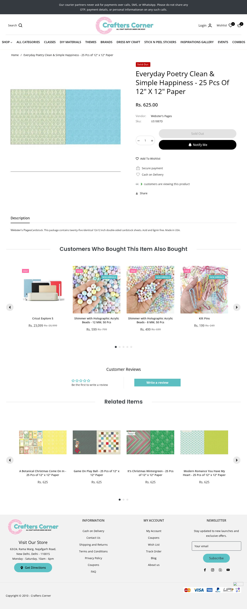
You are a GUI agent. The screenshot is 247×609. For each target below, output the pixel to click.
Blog (153, 558)
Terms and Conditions (93, 551)
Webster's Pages (161, 116)
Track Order (154, 551)
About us (154, 565)
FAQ (93, 571)
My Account (153, 531)
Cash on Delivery (93, 531)
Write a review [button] (157, 382)
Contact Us (93, 537)
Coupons (93, 565)
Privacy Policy (93, 558)
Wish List (154, 544)
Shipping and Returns (93, 544)
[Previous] (10, 307)
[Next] (236, 307)
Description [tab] (20, 218)
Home (15, 55)
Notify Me (200, 145)
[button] (15, 25)
